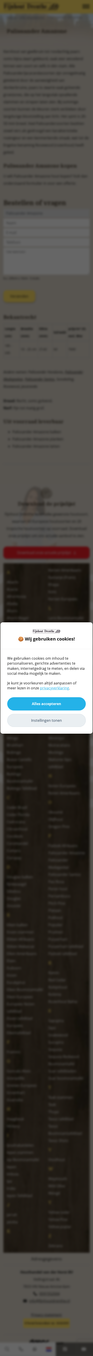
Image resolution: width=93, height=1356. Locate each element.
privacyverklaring (54, 688)
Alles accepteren (46, 703)
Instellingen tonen (46, 720)
